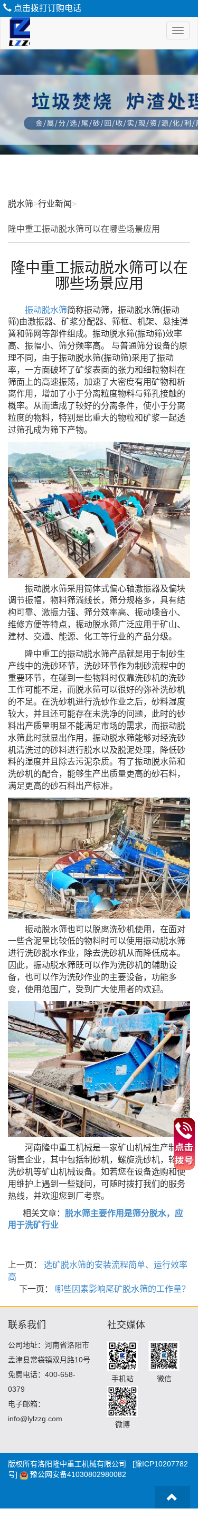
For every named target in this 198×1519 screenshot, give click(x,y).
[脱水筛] (15, 33)
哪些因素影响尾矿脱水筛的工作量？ (121, 1288)
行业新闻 (55, 203)
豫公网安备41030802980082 (78, 1474)
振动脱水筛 (46, 309)
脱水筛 (20, 203)
